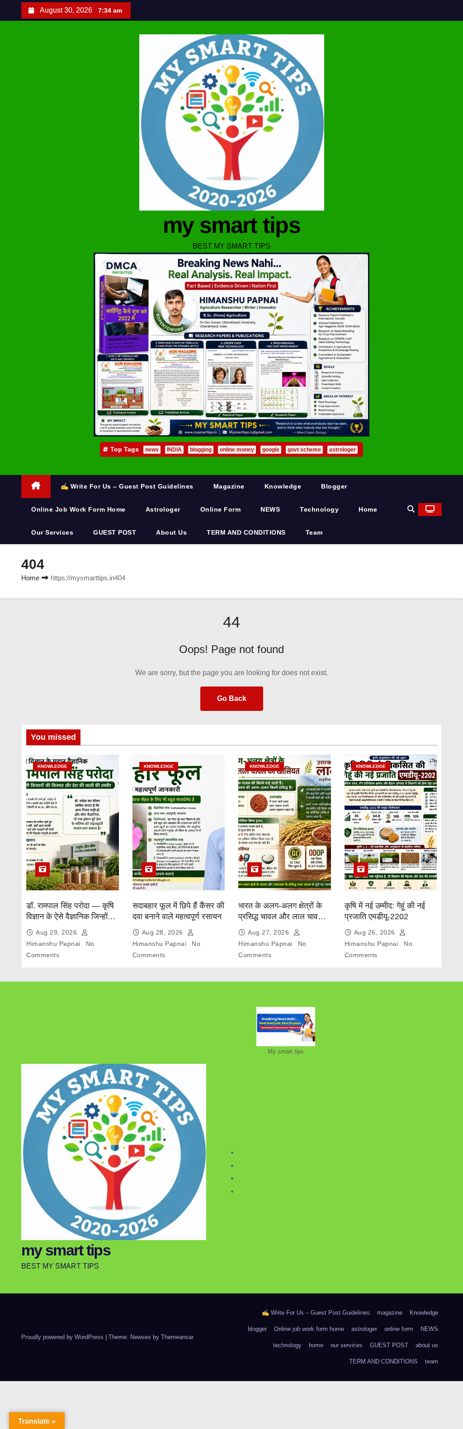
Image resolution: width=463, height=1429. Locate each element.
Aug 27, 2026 (269, 932)
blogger (334, 486)
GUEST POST (114, 532)
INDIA (174, 450)
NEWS (270, 509)
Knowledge (283, 486)
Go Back (231, 698)
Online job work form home (78, 509)
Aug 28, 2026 (163, 932)
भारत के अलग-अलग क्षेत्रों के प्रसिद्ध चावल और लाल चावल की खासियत (280, 916)
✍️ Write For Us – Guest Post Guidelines (127, 486)
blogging (201, 450)
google (270, 450)
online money (237, 450)
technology (319, 509)
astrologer (342, 450)
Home (30, 578)
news (152, 450)
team (314, 532)
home (368, 509)
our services (52, 532)
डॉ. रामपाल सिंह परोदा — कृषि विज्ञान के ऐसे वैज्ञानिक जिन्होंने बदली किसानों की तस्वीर (70, 916)
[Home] (36, 486)
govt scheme (304, 450)
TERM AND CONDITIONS (246, 532)
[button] (411, 509)
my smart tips (231, 225)
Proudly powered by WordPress (63, 1337)
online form (220, 509)
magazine (229, 486)
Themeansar (177, 1337)
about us (171, 532)
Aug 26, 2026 (375, 932)
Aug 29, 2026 (57, 932)
